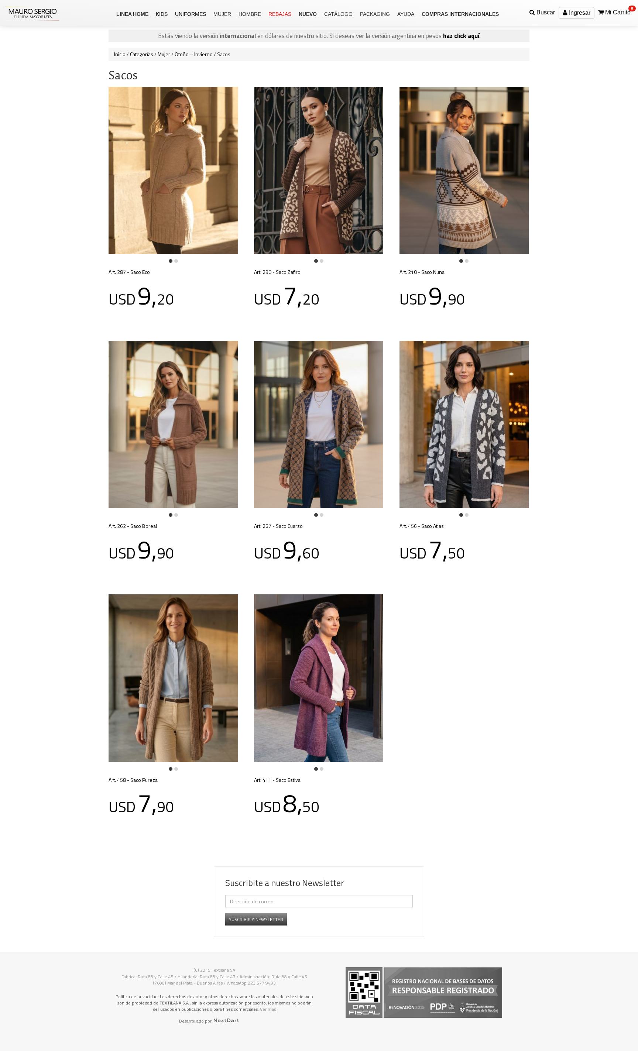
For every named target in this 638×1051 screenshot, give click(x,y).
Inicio (120, 54)
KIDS (162, 14)
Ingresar (578, 13)
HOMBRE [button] (250, 14)
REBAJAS (279, 14)
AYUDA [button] (405, 14)
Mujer (164, 54)
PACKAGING (375, 14)
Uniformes (190, 14)
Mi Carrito (618, 11)
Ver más (268, 1009)
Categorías (141, 54)
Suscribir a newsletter (256, 919)
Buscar (545, 12)
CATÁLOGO (338, 14)
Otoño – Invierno (194, 54)
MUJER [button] (222, 14)
